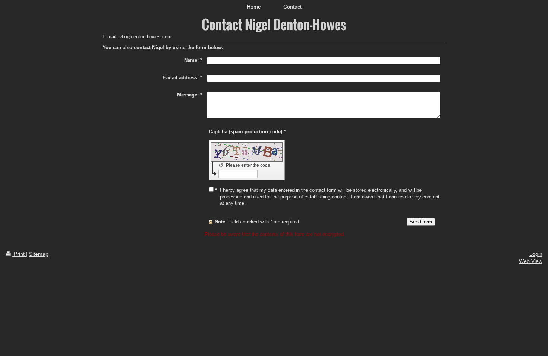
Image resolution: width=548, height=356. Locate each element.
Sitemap (38, 254)
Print (19, 254)
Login (535, 254)
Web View (530, 261)
